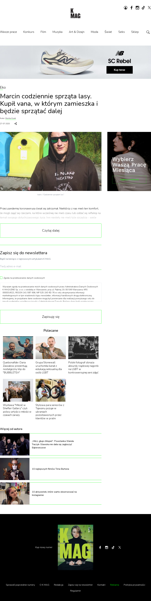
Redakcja (58, 585)
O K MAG (44, 585)
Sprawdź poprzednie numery (20, 585)
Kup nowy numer (43, 547)
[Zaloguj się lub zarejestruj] (125, 7)
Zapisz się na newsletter (80, 585)
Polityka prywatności (134, 585)
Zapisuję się (50, 316)
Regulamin (75, 590)
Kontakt (101, 585)
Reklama (114, 585)
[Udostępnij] (15, 123)
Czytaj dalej (50, 230)
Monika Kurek (10, 118)
